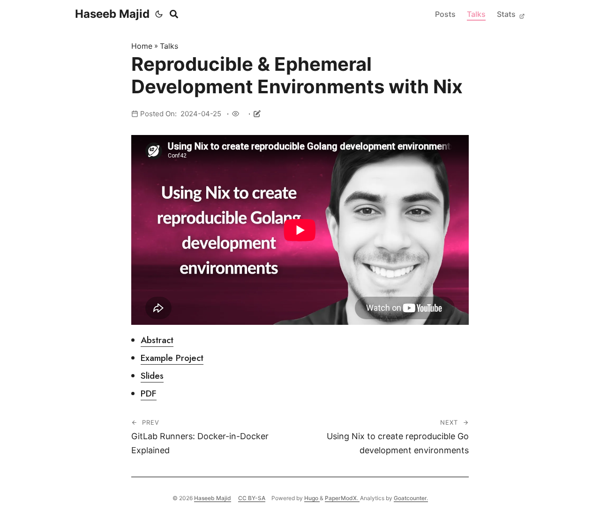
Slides (152, 375)
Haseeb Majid (112, 14)
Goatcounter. (411, 498)
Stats (507, 14)
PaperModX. (342, 498)
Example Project (172, 358)
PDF (149, 393)
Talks (476, 14)
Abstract (157, 340)
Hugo (312, 498)
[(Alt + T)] (159, 14)
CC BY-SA (251, 498)
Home (141, 46)
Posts (445, 14)
